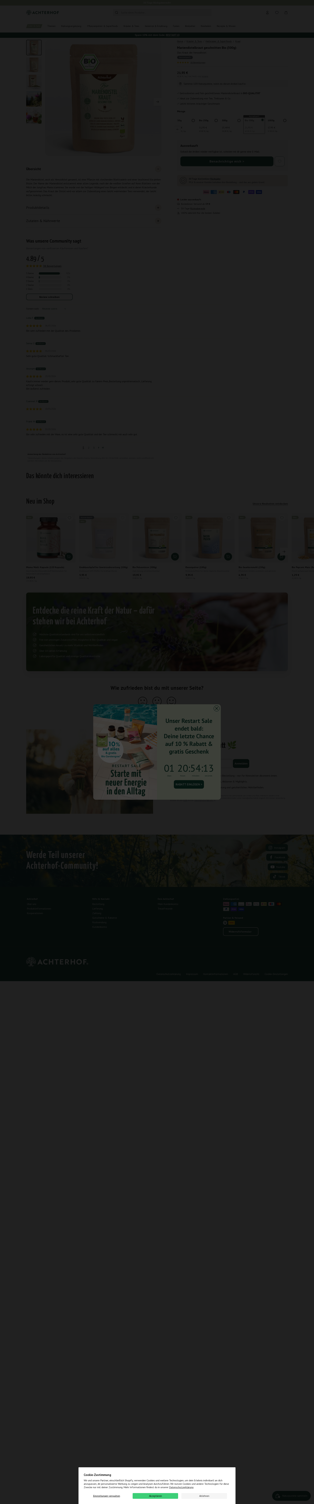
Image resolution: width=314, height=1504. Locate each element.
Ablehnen (204, 1495)
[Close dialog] (216, 708)
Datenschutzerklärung (181, 1487)
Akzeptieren (155, 1495)
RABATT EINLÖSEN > (188, 784)
